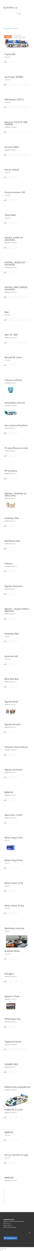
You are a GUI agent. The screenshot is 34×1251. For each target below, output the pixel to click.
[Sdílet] (2, 1248)
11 (4, 1202)
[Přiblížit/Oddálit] (5, 1248)
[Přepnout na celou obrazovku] (4, 1248)
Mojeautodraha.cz (8, 28)
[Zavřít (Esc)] (0, 1248)
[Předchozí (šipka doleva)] (0, 1250)
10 (4, 1200)
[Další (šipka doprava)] (2, 1250)
